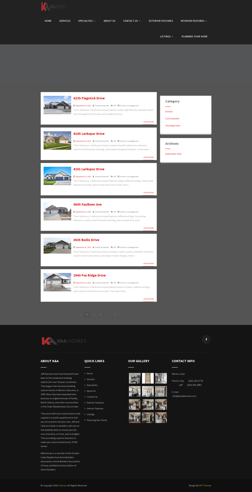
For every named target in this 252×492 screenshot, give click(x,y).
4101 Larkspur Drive (88, 169)
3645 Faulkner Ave (87, 204)
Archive (123, 105)
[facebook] (206, 339)
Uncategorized (132, 105)
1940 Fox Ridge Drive (89, 275)
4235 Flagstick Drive (89, 98)
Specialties (85, 20)
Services (65, 20)
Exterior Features (161, 20)
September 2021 (173, 153)
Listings (165, 36)
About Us (110, 20)
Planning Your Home (195, 36)
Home (48, 20)
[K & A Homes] (54, 6)
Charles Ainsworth (102, 105)
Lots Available (172, 118)
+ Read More (148, 122)
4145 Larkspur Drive (89, 133)
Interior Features (192, 20)
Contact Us (130, 20)
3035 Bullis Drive (86, 239)
